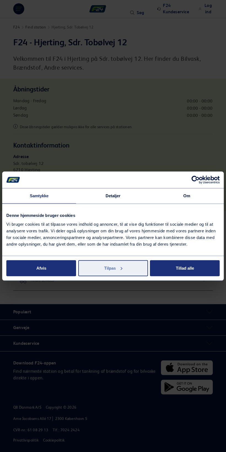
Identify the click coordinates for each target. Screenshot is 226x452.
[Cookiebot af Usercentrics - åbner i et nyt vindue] (195, 180)
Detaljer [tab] (113, 195)
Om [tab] (186, 195)
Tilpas (110, 268)
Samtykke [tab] (39, 195)
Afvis (41, 268)
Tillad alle (185, 268)
